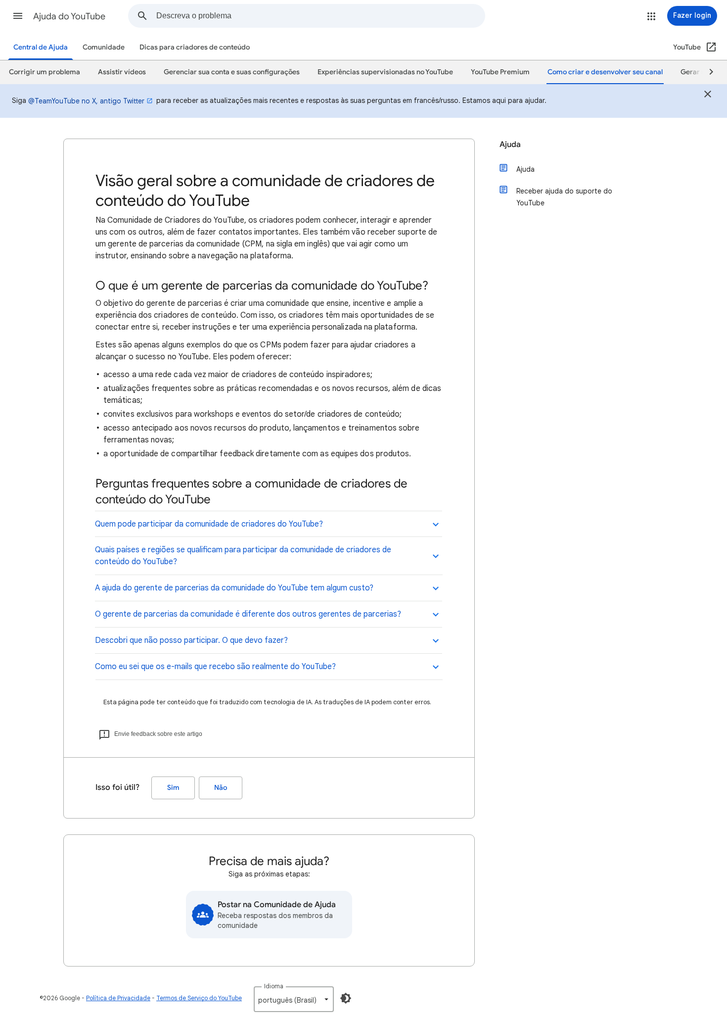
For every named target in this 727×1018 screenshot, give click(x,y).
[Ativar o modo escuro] (346, 998)
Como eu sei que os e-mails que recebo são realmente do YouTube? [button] (215, 667)
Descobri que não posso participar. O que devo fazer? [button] (191, 640)
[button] (18, 16)
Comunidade (104, 47)
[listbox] (294, 999)
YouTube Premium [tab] (500, 72)
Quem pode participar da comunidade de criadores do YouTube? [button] (209, 524)
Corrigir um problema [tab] (44, 72)
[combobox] (320, 15)
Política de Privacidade (118, 998)
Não (220, 787)
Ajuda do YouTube (69, 16)
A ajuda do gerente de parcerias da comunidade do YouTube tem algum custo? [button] (234, 588)
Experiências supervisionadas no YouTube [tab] (385, 72)
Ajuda (510, 144)
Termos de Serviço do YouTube (199, 998)
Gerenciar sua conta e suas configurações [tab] (232, 72)
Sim (173, 787)
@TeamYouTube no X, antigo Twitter (86, 101)
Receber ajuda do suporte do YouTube (564, 197)
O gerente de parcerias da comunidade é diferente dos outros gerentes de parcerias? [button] (248, 614)
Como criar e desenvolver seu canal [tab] (605, 72)
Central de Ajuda (40, 47)
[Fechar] (708, 95)
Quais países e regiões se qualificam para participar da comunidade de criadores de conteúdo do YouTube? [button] (243, 556)
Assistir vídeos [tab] (122, 72)
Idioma (273, 986)
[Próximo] (706, 72)
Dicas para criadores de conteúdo (194, 47)
